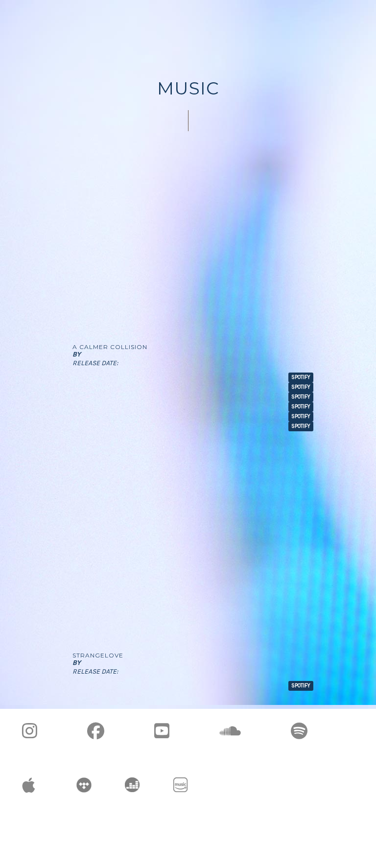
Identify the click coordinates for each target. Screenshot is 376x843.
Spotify (300, 685)
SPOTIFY (300, 377)
